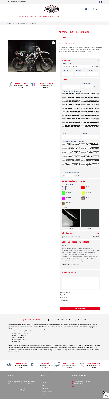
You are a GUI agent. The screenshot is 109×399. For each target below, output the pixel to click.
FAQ (42, 385)
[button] (53, 42)
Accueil (9, 23)
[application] (25, 16)
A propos (44, 382)
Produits (15, 23)
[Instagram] (24, 389)
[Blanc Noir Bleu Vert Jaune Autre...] (68, 175)
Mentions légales (46, 391)
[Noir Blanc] (87, 86)
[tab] (32, 320)
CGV (43, 394)
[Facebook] (20, 389)
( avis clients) (70, 43)
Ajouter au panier (80, 308)
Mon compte (45, 388)
